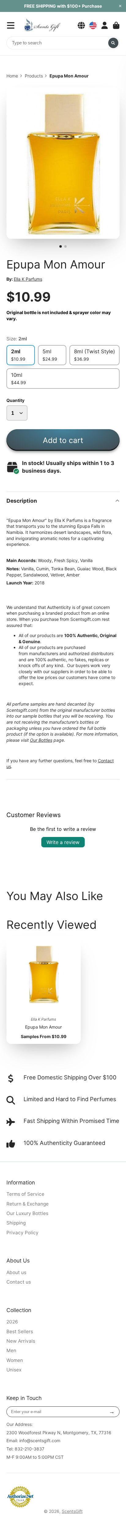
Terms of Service (25, 1194)
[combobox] (63, 42)
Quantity (15, 400)
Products (34, 75)
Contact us (18, 1282)
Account (104, 25)
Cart (116, 25)
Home (12, 75)
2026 (12, 1322)
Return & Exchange (27, 1204)
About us (16, 1272)
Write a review (63, 842)
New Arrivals (20, 1341)
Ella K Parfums (28, 279)
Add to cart (63, 440)
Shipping (16, 1223)
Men (11, 1350)
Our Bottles (41, 740)
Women (14, 1360)
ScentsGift (72, 1511)
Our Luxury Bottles (27, 1213)
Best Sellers (19, 1331)
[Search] (113, 43)
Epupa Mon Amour (43, 990)
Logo (42, 25)
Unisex (13, 1370)
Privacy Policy (22, 1233)
